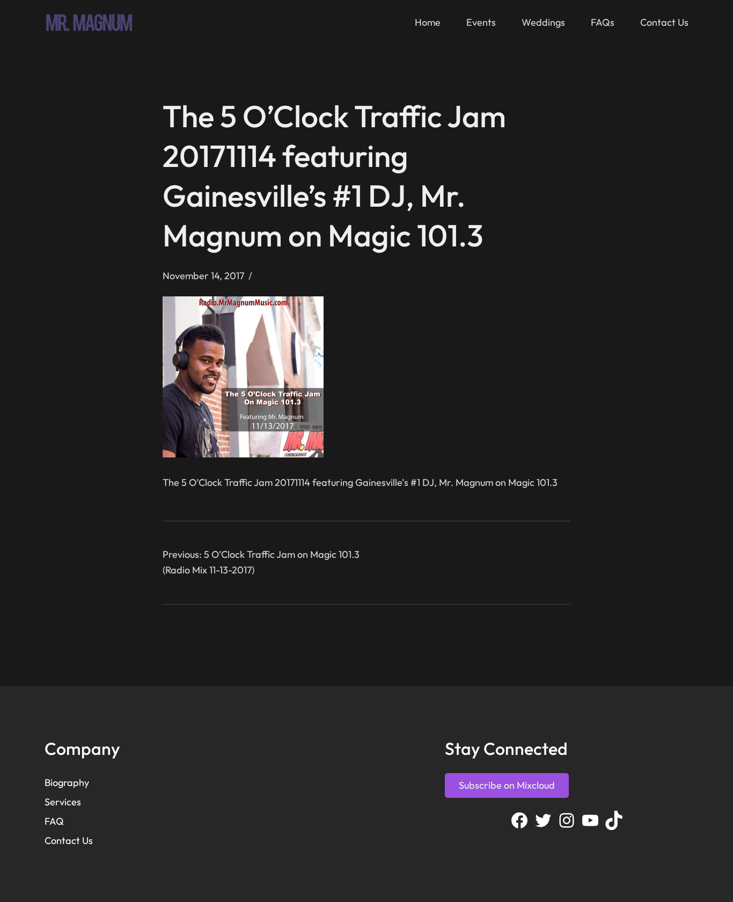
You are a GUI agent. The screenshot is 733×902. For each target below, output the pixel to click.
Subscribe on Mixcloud (507, 785)
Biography (67, 782)
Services (63, 802)
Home (428, 22)
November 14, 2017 (203, 276)
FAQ (54, 821)
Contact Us (69, 840)
